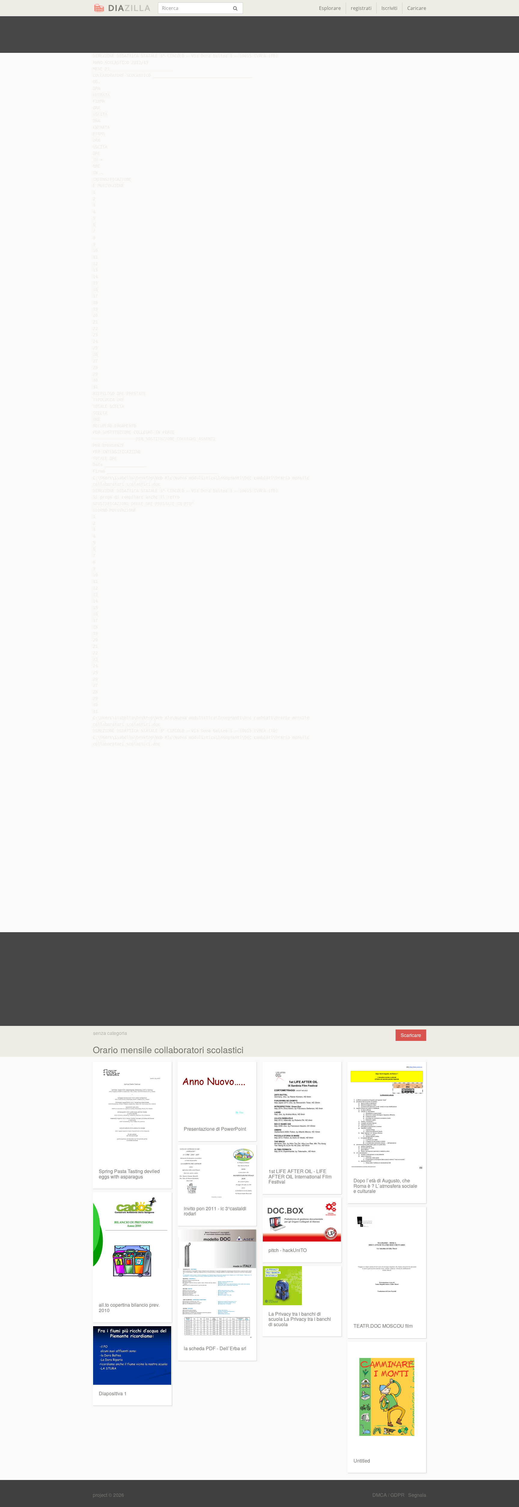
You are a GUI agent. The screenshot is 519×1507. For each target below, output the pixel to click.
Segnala (417, 1494)
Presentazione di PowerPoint (215, 1128)
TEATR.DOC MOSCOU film (383, 1325)
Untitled (362, 1460)
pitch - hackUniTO (288, 1250)
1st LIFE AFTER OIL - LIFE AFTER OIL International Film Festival (300, 1176)
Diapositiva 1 (113, 1393)
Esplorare (330, 8)
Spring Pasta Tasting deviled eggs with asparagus (129, 1174)
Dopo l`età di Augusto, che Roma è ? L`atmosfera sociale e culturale (385, 1185)
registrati (361, 8)
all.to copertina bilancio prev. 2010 (129, 1307)
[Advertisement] (259, 34)
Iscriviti (389, 8)
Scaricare (411, 1035)
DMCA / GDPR (389, 1494)
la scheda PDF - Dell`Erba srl (215, 1348)
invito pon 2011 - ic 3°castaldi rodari (215, 1211)
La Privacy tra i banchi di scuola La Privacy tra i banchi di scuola (300, 1319)
